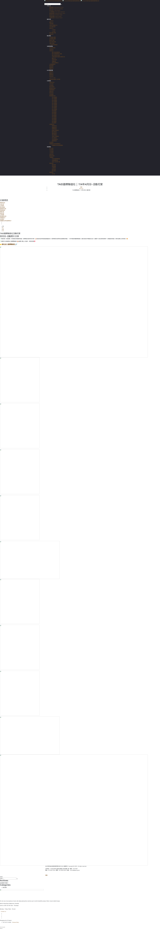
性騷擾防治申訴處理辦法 (5, 220)
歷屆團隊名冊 (3, 216)
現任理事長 (2, 207)
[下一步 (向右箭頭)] (1, 928)
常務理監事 (2, 210)
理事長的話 (2, 202)
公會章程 (2, 205)
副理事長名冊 (3, 208)
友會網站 (2, 219)
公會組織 (2, 214)
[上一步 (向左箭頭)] (0, 928)
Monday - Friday (4, 909)
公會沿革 (2, 204)
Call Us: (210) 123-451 (5, 905)
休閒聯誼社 (2, 217)
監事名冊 (2, 213)
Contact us (3, 911)
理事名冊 (2, 211)
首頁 (81, 187)
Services (81, 188)
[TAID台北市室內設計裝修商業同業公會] (53, 0)
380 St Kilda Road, (4, 903)
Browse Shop (15, 922)
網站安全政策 (56, 872)
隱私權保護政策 (48, 872)
